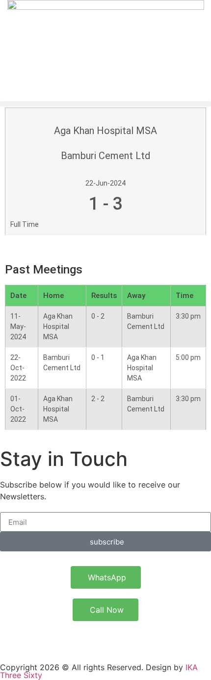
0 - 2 (98, 316)
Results (104, 295)
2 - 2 (98, 399)
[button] (105, 104)
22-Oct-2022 (18, 368)
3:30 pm (188, 316)
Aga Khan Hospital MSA (58, 326)
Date (18, 295)
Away (136, 295)
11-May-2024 (18, 326)
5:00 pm (188, 357)
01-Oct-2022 (18, 409)
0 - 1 (98, 357)
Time (184, 295)
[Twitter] (12, 638)
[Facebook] (39, 638)
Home (53, 295)
